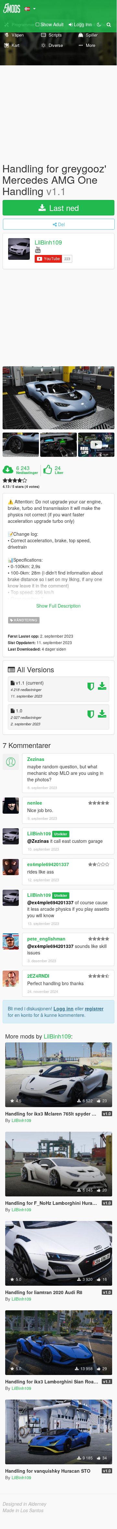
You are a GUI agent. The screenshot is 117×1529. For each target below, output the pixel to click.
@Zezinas (38, 841)
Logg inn (63, 1008)
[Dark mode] (98, 24)
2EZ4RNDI (38, 976)
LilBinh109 (48, 242)
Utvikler (60, 833)
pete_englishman (46, 938)
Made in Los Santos (23, 1510)
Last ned (63, 207)
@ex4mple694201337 (50, 902)
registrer (94, 1008)
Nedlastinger (27, 473)
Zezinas (35, 759)
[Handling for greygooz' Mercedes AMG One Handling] (58, 397)
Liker (59, 473)
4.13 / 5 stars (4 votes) (21, 486)
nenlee (34, 802)
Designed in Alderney (24, 1504)
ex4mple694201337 (48, 864)
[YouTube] (38, 249)
